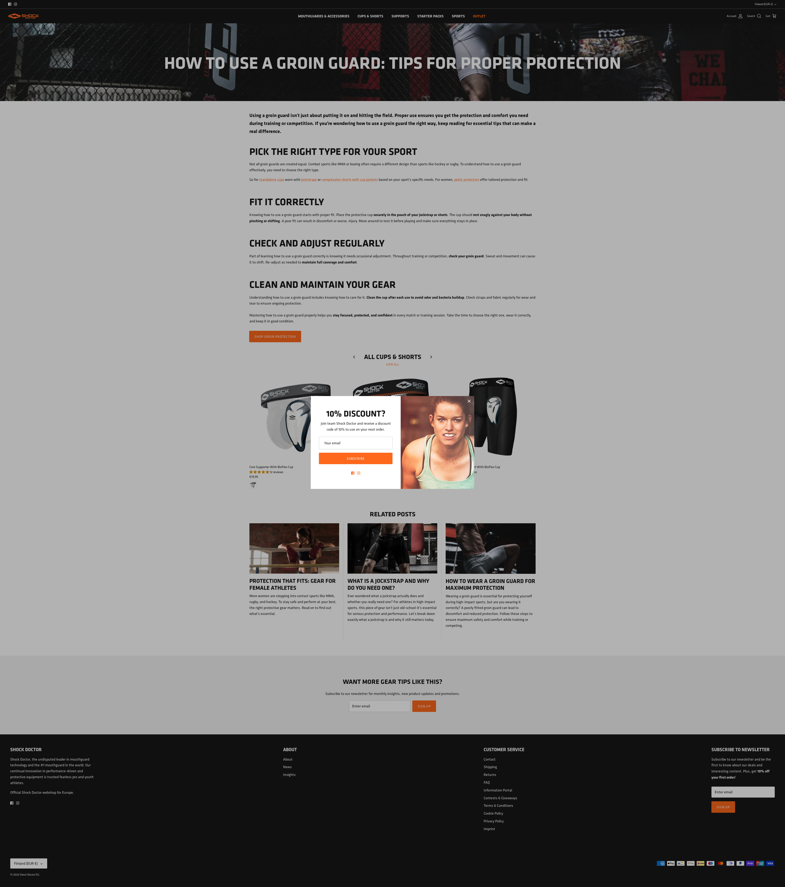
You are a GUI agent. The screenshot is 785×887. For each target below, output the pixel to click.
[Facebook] (352, 473)
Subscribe (356, 458)
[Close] (469, 401)
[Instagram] (358, 473)
